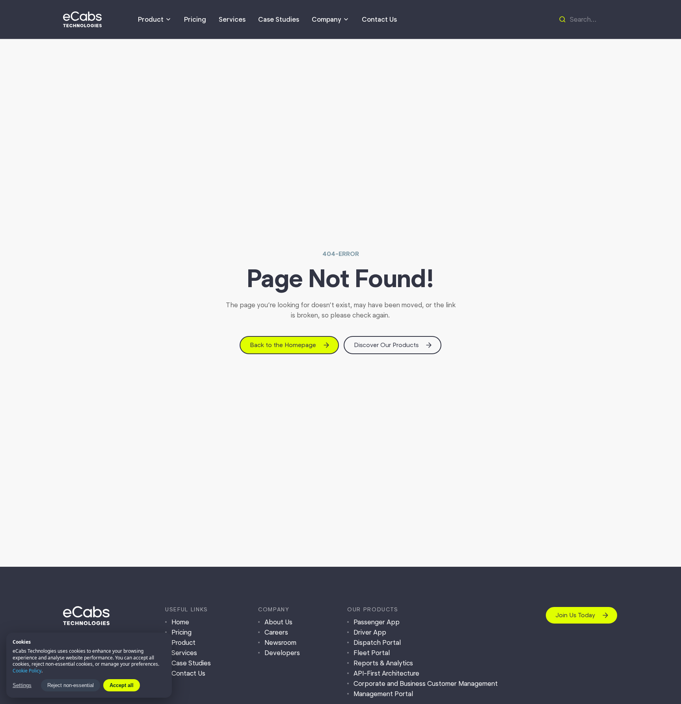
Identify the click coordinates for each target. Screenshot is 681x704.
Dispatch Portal (377, 642)
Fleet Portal (372, 653)
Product (151, 19)
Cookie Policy (27, 670)
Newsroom (280, 642)
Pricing (195, 19)
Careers (276, 632)
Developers (282, 653)
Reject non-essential (70, 685)
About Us (278, 622)
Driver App (370, 632)
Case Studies (278, 19)
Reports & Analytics (383, 663)
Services (232, 19)
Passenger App (377, 622)
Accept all (122, 685)
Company (326, 19)
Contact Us (379, 19)
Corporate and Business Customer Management (426, 683)
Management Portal (383, 694)
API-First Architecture (386, 673)
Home (180, 622)
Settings (22, 685)
